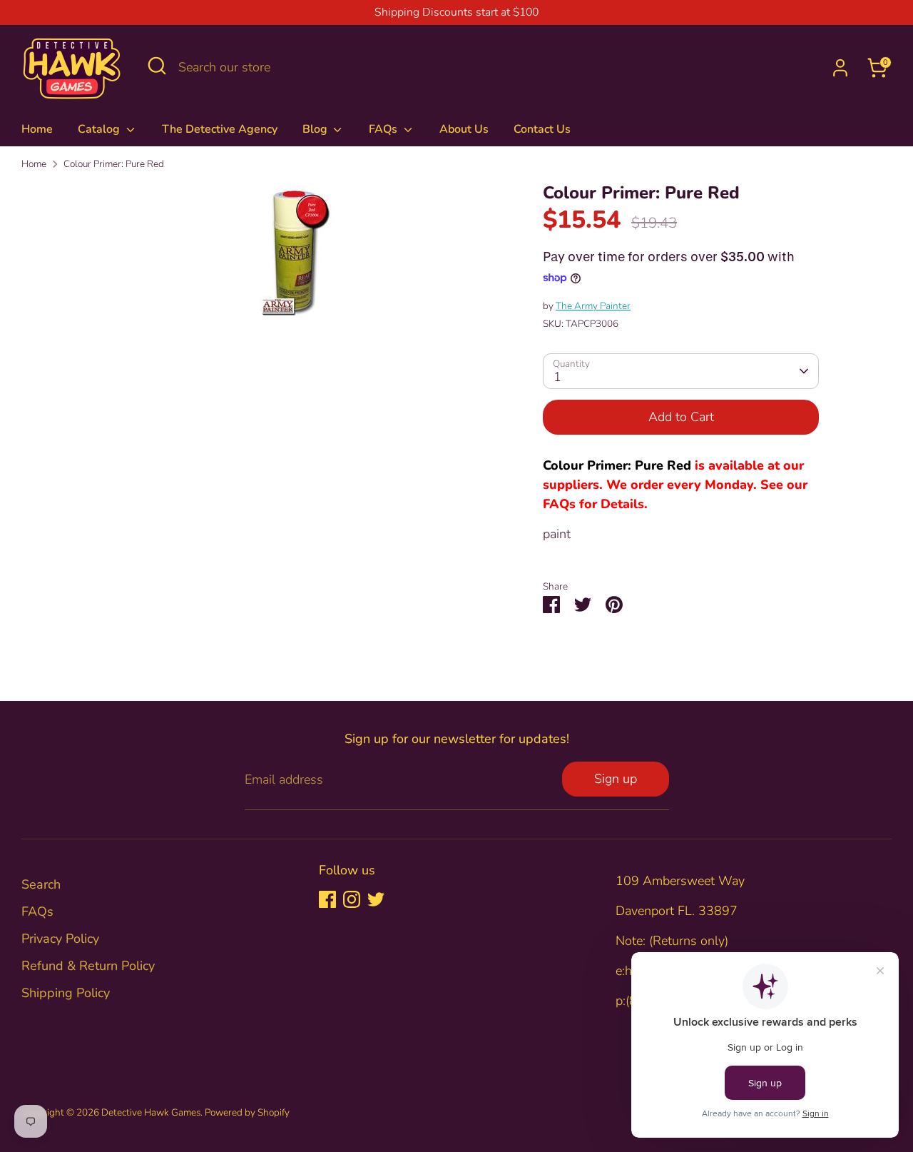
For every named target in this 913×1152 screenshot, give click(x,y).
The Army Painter (593, 306)
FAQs (384, 129)
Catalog (100, 129)
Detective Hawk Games (150, 1112)
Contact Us (542, 129)
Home (37, 129)
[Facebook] (327, 899)
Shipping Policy (65, 992)
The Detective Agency (219, 129)
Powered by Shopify (247, 1112)
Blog (316, 129)
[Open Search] (157, 65)
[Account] (840, 68)
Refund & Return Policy (88, 965)
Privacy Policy (60, 938)
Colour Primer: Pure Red (113, 164)
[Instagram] (351, 899)
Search (41, 884)
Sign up (615, 778)
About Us (464, 129)
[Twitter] (375, 899)
